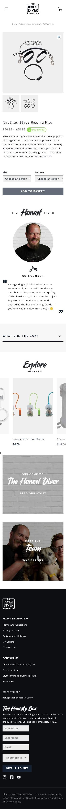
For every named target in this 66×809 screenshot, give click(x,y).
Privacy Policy (43, 798)
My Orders (8, 641)
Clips (22, 24)
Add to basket (33, 191)
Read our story (33, 493)
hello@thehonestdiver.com (18, 697)
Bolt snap (40, 172)
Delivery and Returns (14, 636)
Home (15, 24)
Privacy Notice (11, 630)
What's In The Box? (21, 336)
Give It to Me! (17, 768)
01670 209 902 (11, 692)
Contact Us (9, 647)
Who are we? (33, 560)
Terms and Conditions (15, 624)
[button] (59, 37)
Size (5, 172)
